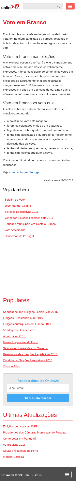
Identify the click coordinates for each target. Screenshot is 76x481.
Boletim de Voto (15, 199)
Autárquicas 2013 (14, 336)
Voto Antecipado (15, 230)
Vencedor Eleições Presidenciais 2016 (29, 217)
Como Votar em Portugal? (19, 438)
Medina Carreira (13, 456)
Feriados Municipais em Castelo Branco (30, 223)
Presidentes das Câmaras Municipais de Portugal (34, 432)
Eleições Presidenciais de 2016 (23, 317)
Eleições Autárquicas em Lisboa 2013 (27, 324)
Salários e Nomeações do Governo (25, 348)
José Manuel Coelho (18, 205)
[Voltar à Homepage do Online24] (10, 6)
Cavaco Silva (11, 366)
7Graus (37, 475)
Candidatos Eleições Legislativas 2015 (27, 360)
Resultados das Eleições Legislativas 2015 (30, 354)
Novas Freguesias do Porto (20, 342)
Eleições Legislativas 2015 (22, 211)
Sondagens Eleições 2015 (19, 330)
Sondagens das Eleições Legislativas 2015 (30, 311)
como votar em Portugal (24, 172)
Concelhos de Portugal (19, 236)
